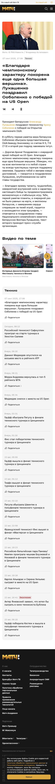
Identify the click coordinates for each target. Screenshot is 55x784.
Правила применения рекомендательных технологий (12, 701)
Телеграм (21, 738)
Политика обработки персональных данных (12, 690)
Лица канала (8, 709)
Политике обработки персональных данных (26, 763)
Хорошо (29, 777)
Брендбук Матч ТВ (11, 679)
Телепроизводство (39, 671)
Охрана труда (9, 683)
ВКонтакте (7, 738)
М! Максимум (9, 730)
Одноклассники (10, 743)
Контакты (7, 675)
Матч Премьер (9, 726)
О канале (6, 671)
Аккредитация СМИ (39, 679)
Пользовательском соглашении (21, 765)
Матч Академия (10, 713)
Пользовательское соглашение (13, 751)
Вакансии (34, 675)
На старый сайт (41, 2)
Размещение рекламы (36, 684)
